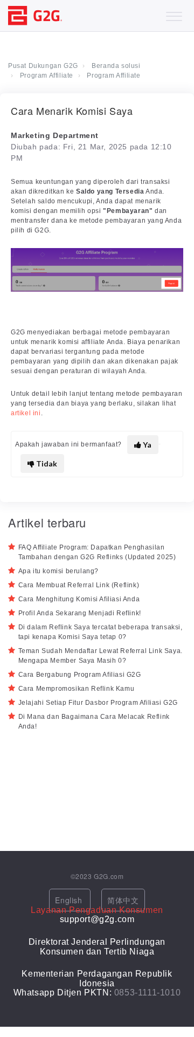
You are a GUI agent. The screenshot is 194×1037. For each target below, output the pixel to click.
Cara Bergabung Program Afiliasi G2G (79, 674)
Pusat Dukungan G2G (43, 66)
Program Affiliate (46, 75)
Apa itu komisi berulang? (58, 571)
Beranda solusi (116, 66)
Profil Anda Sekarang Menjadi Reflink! (79, 613)
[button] (174, 14)
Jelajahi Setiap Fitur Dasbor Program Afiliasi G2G (98, 702)
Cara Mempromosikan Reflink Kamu (76, 688)
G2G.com (108, 876)
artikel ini (26, 413)
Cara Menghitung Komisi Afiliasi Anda (79, 599)
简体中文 (122, 900)
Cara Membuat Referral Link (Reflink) (79, 585)
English (70, 900)
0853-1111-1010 (147, 992)
